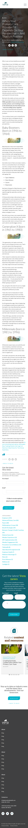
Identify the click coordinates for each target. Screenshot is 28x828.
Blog (2, 733)
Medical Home (7, 535)
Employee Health (8, 552)
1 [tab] (9, 674)
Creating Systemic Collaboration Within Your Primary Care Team (12, 662)
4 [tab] (15, 674)
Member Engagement (10, 542)
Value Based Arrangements (11, 549)
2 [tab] (11, 674)
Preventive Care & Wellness (11, 545)
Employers (7, 518)
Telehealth (6, 547)
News (4, 557)
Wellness (5, 562)
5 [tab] (16, 674)
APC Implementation (9, 540)
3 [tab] (13, 674)
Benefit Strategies (9, 528)
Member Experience (9, 537)
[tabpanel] (12, 659)
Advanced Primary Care (17, 42)
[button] (25, 4)
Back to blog (8, 49)
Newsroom (14, 698)
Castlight (5, 564)
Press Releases (7, 559)
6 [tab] (18, 674)
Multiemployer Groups (10, 525)
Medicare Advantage (9, 554)
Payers (5, 523)
